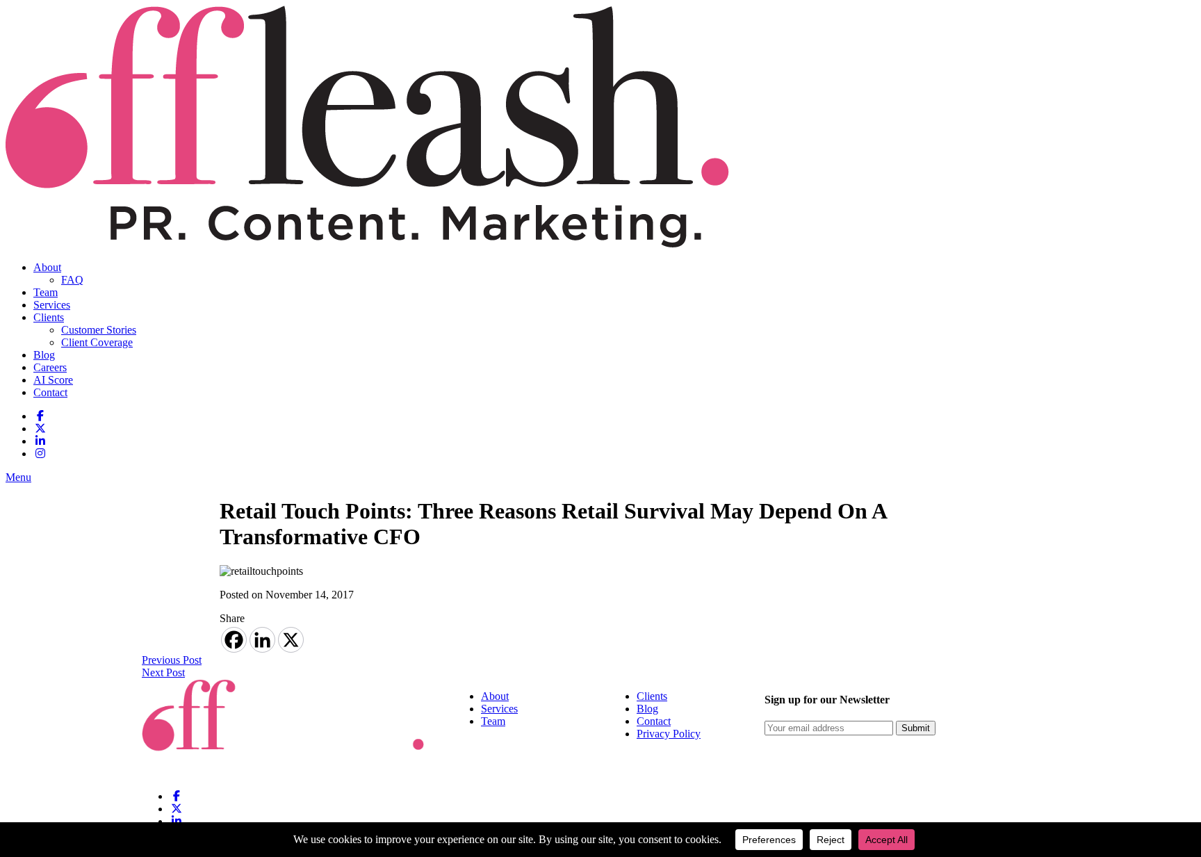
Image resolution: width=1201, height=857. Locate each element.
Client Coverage (97, 342)
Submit (915, 728)
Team (45, 292)
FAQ (72, 280)
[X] (291, 640)
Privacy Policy (669, 734)
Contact (50, 392)
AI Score (53, 380)
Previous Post (172, 660)
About (47, 267)
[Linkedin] (262, 640)
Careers (50, 367)
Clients (48, 317)
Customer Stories (98, 330)
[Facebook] (234, 640)
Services (51, 305)
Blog (44, 355)
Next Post (163, 672)
